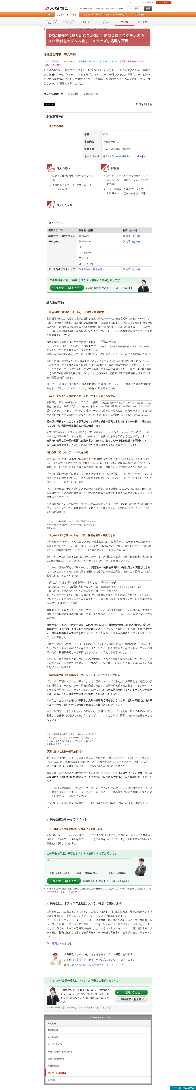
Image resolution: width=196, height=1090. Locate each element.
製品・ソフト (88, 22)
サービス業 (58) (55, 1044)
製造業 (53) (53, 1030)
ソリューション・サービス (69, 22)
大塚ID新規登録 (147, 2)
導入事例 (124, 22)
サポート (84, 8)
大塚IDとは (132, 2)
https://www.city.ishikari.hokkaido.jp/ (125, 156)
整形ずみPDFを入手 (67, 287)
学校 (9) (51, 1080)
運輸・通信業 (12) (56, 1058)
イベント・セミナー (97, 8)
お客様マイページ (92, 14)
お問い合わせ (110, 8)
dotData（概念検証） (93, 269)
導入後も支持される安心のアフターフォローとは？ (95, 965)
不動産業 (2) (53, 1066)
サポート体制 (143, 22)
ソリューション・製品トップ (52, 21)
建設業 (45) (53, 1037)
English (121, 8)
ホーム (49, 14)
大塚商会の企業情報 (61, 943)
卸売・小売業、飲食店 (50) (60, 1051)
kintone (85, 236)
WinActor (86, 241)
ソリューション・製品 (67, 15)
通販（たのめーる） (115, 14)
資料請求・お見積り (132, 999)
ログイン (163, 2)
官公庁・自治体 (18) (57, 1073)
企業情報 (140, 14)
